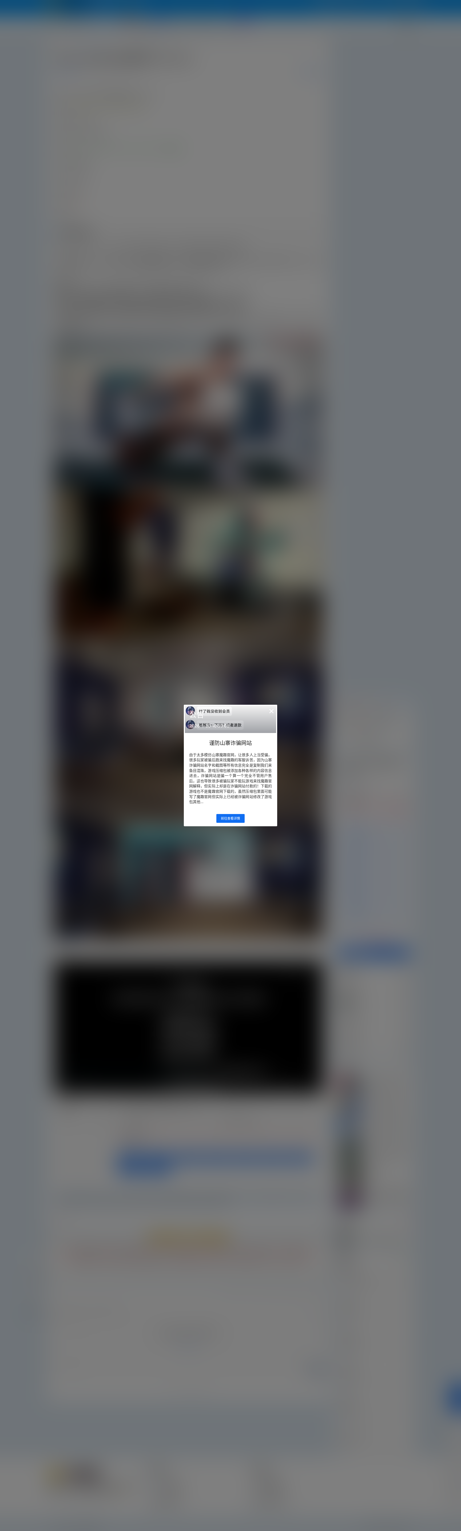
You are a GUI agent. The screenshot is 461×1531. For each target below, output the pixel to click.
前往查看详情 (230, 818)
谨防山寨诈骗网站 (230, 743)
